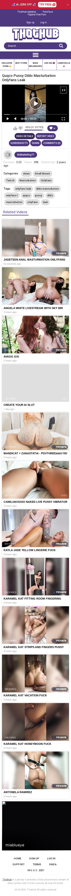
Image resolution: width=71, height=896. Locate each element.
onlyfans (32, 202)
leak (45, 202)
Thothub (31, 889)
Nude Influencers (35, 64)
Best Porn (21, 63)
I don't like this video (20, 128)
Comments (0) (52, 143)
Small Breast (42, 173)
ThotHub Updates (26, 11)
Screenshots (19, 143)
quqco (26, 195)
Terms (37, 864)
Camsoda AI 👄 (64, 64)
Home (17, 858)
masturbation (14, 202)
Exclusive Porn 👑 (7, 64)
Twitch (10, 180)
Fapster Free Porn (37, 14)
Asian (26, 173)
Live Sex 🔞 (49, 63)
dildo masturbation (47, 188)
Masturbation (28, 180)
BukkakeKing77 (25, 154)
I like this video (15, 128)
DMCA (53, 864)
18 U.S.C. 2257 (35, 870)
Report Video (45, 136)
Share (35, 143)
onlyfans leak (23, 188)
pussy (38, 195)
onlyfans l (12, 195)
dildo (50, 195)
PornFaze (48, 11)
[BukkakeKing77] (8, 154)
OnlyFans (46, 180)
